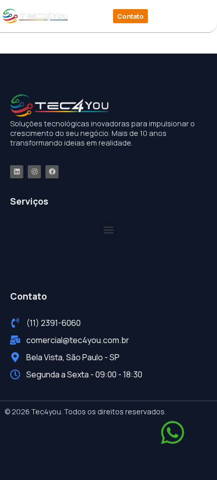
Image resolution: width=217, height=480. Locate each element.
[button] (178, 16)
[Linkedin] (16, 171)
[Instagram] (34, 171)
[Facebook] (52, 171)
